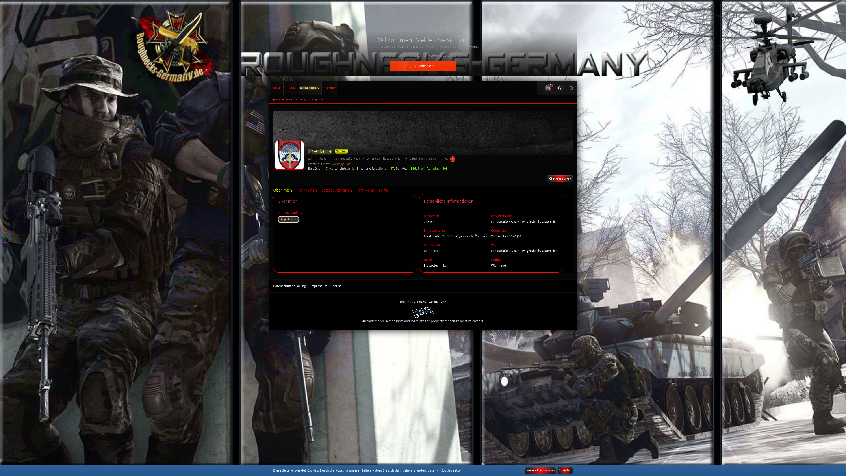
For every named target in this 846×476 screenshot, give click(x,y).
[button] (548, 88)
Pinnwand (365, 190)
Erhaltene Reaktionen (372, 168)
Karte (383, 190)
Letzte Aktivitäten (336, 190)
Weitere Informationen (541, 470)
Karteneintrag (340, 168)
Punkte (401, 168)
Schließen (565, 470)
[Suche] (571, 88)
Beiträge (314, 168)
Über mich (282, 190)
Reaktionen (307, 190)
